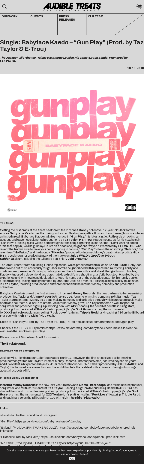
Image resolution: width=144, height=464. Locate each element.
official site (7, 415)
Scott (39, 337)
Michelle (26, 337)
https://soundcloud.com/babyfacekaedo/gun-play (101, 321)
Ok (72, 458)
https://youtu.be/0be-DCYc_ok (87, 443)
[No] (139, 455)
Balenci (130, 249)
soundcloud (34, 415)
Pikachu (58, 252)
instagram (50, 415)
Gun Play (77, 236)
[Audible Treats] (72, 6)
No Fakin (21, 252)
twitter (20, 415)
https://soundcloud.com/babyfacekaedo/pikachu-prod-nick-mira (83, 437)
